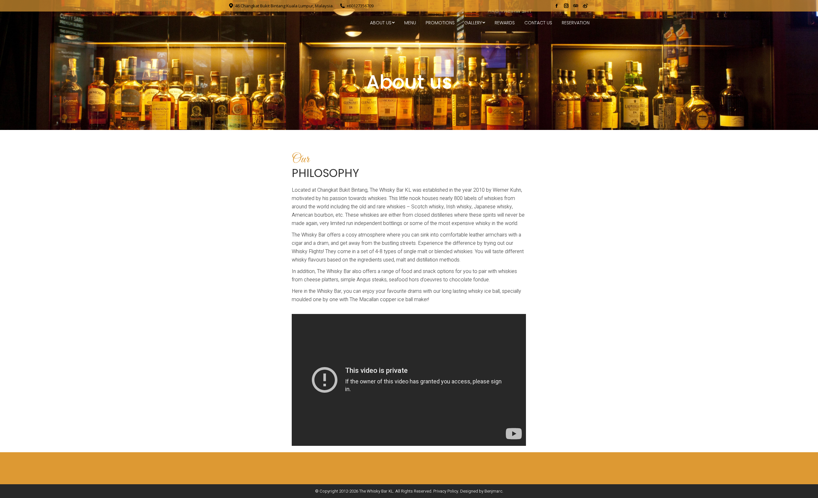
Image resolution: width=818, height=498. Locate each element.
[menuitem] (382, 23)
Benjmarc (493, 491)
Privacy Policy (445, 491)
